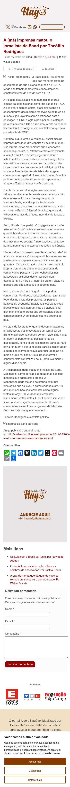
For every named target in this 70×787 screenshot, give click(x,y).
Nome (9, 609)
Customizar (35, 770)
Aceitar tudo (35, 761)
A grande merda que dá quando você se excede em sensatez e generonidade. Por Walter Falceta (35, 579)
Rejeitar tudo (35, 779)
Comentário (13, 633)
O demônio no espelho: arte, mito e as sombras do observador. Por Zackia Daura (35, 568)
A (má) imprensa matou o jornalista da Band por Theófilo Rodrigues (33, 45)
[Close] (66, 734)
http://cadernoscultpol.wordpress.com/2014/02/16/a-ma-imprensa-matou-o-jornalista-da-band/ (36, 436)
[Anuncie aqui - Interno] (35, 468)
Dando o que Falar (45, 57)
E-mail (10, 621)
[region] (35, 759)
